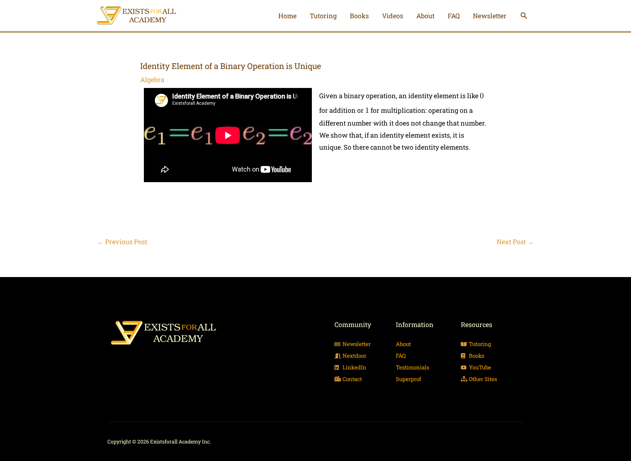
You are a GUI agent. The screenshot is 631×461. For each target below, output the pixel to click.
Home (287, 15)
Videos (392, 15)
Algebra (152, 79)
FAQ (454, 15)
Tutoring (323, 15)
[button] (524, 15)
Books (359, 15)
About (425, 15)
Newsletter (489, 15)
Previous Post (122, 241)
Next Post (515, 241)
